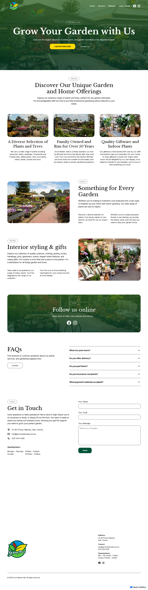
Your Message (84, 423)
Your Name (83, 402)
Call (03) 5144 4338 (62, 46)
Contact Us (85, 46)
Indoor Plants (124, 6)
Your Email (82, 412)
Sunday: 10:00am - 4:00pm (107, 558)
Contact (15, 365)
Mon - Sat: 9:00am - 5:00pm (108, 555)
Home (92, 6)
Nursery (101, 6)
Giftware (111, 6)
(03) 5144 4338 (103, 549)
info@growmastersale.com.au (108, 547)
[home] (37, 6)
